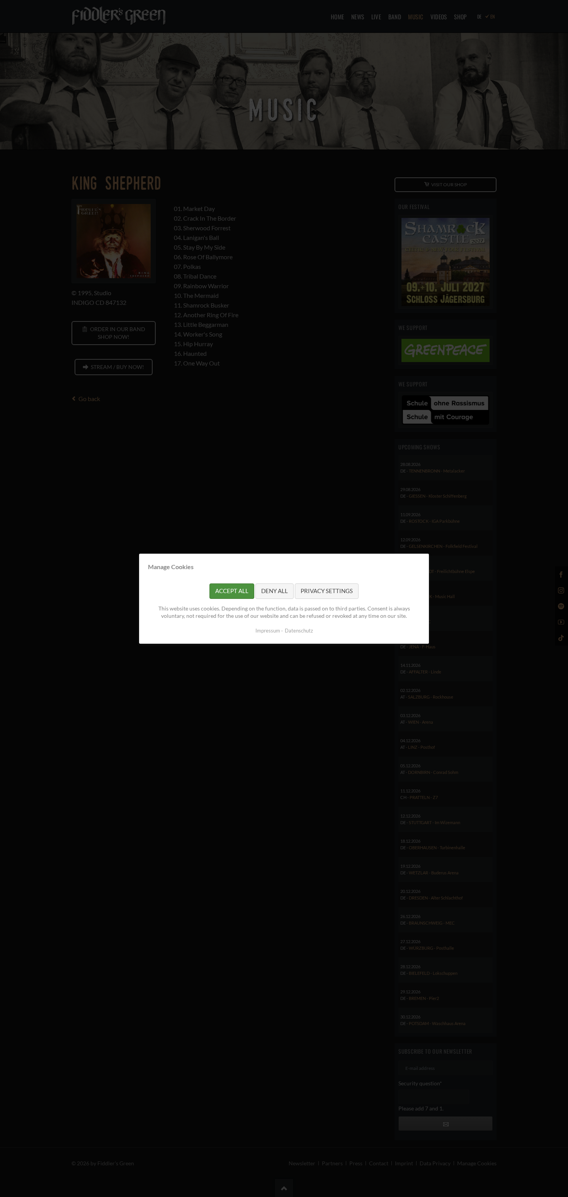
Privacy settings (327, 590)
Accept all (231, 590)
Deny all (274, 590)
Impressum (267, 630)
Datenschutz (299, 630)
